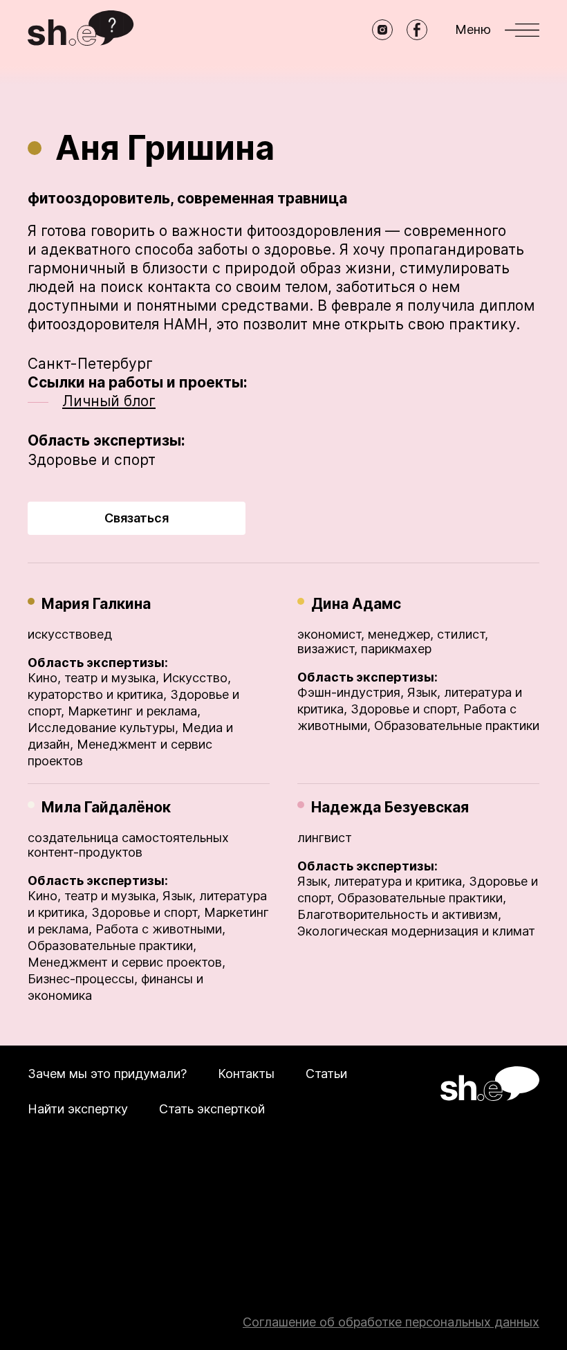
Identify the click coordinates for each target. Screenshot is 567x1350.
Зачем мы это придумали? (107, 1073)
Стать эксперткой (212, 1109)
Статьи (326, 1073)
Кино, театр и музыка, (93, 678)
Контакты (246, 1073)
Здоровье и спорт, (405, 709)
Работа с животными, (160, 929)
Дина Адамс (356, 603)
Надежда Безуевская (390, 807)
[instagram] (382, 29)
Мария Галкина (96, 603)
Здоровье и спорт (92, 459)
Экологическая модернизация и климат (416, 931)
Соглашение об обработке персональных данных (391, 1322)
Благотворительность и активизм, (399, 914)
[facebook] (417, 29)
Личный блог (109, 401)
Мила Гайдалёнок (106, 807)
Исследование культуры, (103, 727)
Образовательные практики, (112, 945)
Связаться (136, 518)
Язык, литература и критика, (381, 881)
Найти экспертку (78, 1109)
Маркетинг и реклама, (134, 711)
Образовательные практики (456, 725)
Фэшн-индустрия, (350, 692)
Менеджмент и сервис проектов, (126, 962)
